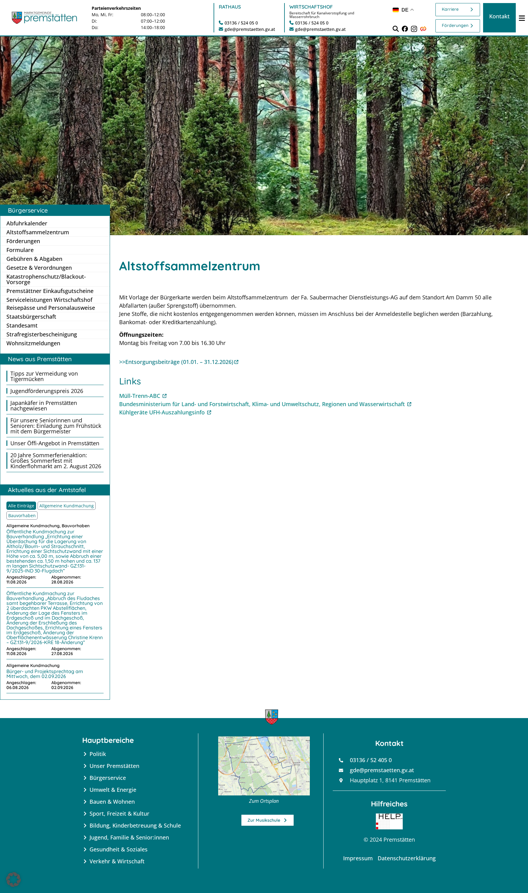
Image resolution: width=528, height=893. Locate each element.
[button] (13, 879)
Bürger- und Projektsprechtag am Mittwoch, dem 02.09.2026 (44, 673)
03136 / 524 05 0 (241, 23)
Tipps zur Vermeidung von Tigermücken (44, 376)
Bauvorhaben (22, 515)
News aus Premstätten (40, 359)
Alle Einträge (21, 506)
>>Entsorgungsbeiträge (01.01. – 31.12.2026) (176, 361)
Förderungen (455, 25)
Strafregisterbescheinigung (41, 334)
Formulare (20, 250)
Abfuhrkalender (26, 223)
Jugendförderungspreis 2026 (46, 391)
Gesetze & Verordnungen (39, 267)
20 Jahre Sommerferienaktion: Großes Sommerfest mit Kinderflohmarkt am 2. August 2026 (55, 460)
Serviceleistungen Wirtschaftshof (49, 299)
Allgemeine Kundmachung (66, 506)
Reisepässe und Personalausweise (50, 307)
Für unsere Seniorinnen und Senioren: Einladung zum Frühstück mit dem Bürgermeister (55, 426)
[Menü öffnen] (522, 18)
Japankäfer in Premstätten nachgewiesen (43, 405)
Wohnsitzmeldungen (33, 343)
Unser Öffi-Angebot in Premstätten (54, 443)
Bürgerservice (28, 210)
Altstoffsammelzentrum (37, 232)
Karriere (450, 9)
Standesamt (22, 325)
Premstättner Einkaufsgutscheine (50, 291)
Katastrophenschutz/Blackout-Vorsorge (46, 279)
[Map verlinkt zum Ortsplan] (264, 765)
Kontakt (499, 16)
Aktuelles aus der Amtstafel (47, 490)
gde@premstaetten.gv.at (250, 29)
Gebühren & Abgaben (34, 258)
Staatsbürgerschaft (31, 316)
